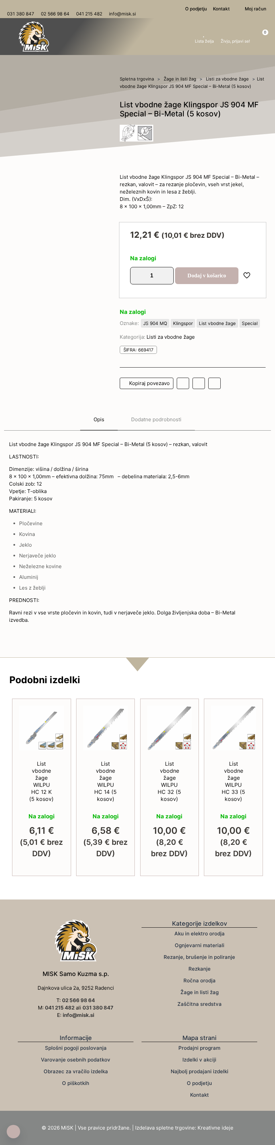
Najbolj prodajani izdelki (199, 1071)
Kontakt (199, 1095)
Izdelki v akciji (199, 1059)
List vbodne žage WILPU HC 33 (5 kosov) (233, 781)
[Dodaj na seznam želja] (55, 744)
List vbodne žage (217, 323)
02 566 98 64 (78, 1000)
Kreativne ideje (215, 1128)
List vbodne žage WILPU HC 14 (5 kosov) (105, 781)
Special (250, 323)
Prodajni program (199, 1048)
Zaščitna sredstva (199, 1004)
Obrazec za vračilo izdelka (76, 1071)
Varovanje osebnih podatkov (75, 1059)
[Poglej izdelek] (55, 729)
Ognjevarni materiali (199, 945)
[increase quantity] (166, 276)
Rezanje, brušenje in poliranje (199, 957)
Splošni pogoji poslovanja (76, 1048)
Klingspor (183, 323)
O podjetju (199, 1083)
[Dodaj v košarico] (55, 715)
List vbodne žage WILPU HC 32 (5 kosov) (169, 781)
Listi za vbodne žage (227, 78)
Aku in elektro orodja (199, 933)
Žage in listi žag (180, 78)
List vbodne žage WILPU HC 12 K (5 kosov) (41, 781)
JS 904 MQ (155, 323)
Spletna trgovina (137, 78)
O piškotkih (75, 1083)
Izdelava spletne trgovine (165, 1128)
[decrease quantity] (138, 276)
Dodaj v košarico (206, 275)
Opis (99, 419)
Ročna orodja (199, 980)
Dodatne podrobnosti (156, 419)
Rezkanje (199, 969)
